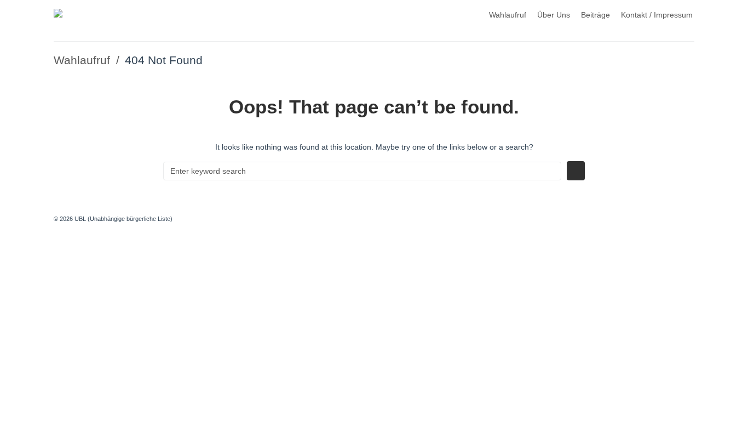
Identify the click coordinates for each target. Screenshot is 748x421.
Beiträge (595, 14)
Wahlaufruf (507, 14)
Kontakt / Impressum (657, 14)
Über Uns (553, 14)
